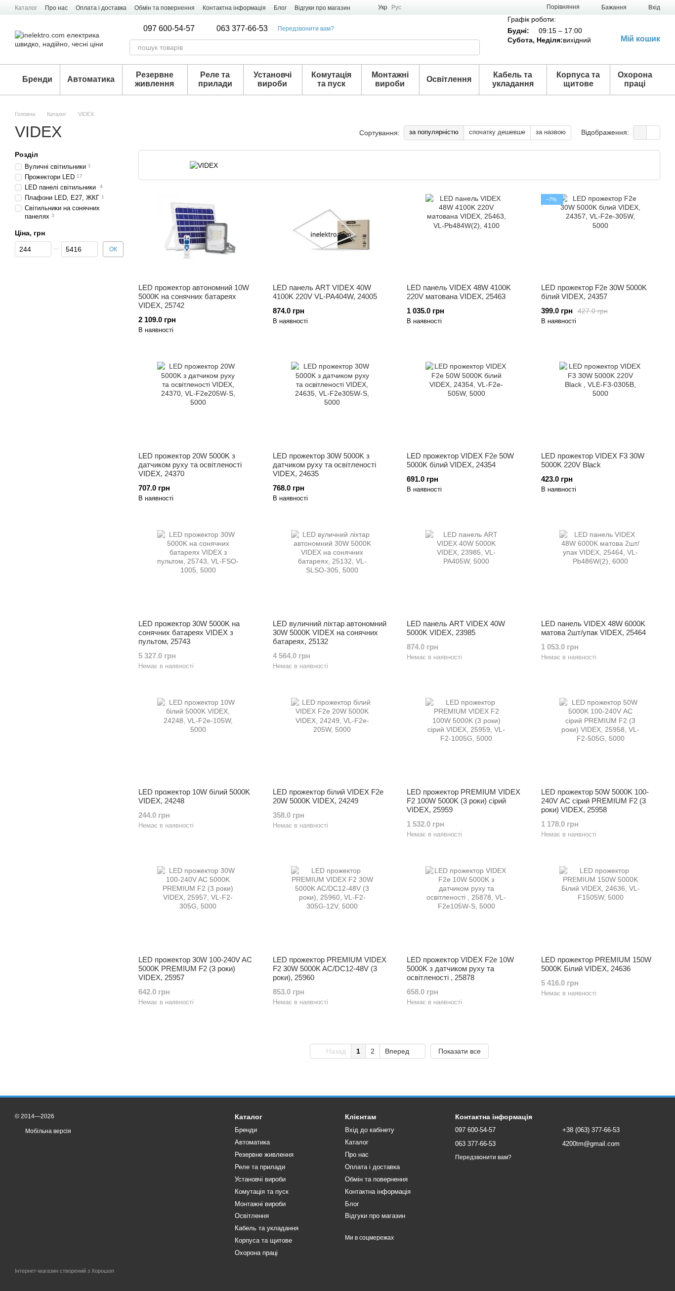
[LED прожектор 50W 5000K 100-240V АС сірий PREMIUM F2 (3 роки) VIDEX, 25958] (601, 739)
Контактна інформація (234, 7)
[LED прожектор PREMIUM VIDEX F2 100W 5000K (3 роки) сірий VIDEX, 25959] (466, 739)
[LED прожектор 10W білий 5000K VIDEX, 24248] (198, 739)
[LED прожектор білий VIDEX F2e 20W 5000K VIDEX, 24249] (332, 739)
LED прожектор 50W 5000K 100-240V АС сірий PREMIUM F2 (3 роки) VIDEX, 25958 (595, 801)
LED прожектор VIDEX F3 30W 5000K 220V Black (592, 460)
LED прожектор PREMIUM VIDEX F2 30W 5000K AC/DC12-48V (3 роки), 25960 (329, 968)
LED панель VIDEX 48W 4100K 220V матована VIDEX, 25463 (459, 292)
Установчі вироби (272, 79)
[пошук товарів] (472, 47)
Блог (280, 7)
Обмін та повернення (164, 7)
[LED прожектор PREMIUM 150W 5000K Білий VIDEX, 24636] (601, 907)
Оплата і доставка (101, 7)
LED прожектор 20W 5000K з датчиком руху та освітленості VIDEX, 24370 (190, 465)
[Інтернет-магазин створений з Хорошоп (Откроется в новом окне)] (64, 1279)
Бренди (37, 79)
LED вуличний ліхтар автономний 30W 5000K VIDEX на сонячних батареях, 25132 (329, 632)
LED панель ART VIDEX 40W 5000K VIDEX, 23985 (456, 628)
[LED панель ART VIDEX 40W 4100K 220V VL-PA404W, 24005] (332, 235)
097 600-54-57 (169, 29)
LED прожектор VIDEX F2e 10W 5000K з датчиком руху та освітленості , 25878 (460, 968)
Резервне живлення (154, 79)
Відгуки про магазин (322, 7)
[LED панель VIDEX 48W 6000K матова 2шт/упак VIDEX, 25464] (601, 571)
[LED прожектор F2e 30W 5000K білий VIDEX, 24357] (601, 235)
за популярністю (434, 132)
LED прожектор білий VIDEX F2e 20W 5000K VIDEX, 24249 (328, 796)
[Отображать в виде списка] (653, 132)
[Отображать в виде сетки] (640, 132)
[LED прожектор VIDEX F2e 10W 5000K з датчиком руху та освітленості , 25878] (466, 907)
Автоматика (91, 79)
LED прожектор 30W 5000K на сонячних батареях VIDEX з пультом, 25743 (189, 632)
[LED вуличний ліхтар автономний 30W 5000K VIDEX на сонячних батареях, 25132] (332, 571)
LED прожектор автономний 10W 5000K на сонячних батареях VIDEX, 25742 (193, 296)
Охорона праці (635, 79)
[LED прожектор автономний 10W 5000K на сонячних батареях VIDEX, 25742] (198, 235)
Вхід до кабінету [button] (369, 1130)
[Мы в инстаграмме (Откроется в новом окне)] (364, 7)
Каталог (26, 7)
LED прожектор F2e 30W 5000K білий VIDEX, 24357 (594, 292)
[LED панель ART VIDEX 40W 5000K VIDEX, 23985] (466, 571)
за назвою (551, 132)
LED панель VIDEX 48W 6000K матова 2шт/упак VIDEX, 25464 (593, 628)
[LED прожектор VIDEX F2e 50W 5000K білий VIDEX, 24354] (466, 403)
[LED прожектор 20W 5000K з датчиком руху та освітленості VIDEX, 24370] (198, 403)
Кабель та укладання (513, 79)
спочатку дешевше (497, 132)
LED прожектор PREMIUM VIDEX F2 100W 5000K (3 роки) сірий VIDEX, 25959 (463, 801)
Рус (396, 7)
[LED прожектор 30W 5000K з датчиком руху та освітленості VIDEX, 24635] (332, 403)
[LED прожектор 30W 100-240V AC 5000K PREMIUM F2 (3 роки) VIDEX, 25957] (198, 907)
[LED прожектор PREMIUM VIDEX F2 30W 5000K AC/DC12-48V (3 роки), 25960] (332, 907)
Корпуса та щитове (578, 79)
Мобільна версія (47, 1131)
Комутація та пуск (331, 79)
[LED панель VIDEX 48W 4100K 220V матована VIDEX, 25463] (466, 235)
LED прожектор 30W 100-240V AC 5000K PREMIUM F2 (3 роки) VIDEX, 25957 (195, 968)
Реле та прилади (215, 79)
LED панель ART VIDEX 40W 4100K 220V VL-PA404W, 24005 (325, 292)
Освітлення (448, 79)
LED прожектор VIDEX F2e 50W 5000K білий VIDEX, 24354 (460, 460)
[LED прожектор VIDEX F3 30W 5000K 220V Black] (601, 403)
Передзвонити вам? (306, 28)
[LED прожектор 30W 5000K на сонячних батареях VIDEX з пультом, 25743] (198, 571)
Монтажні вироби (390, 79)
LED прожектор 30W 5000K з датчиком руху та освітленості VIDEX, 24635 (324, 465)
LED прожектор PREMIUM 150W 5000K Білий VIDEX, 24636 (596, 964)
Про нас (56, 7)
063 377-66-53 (242, 29)
